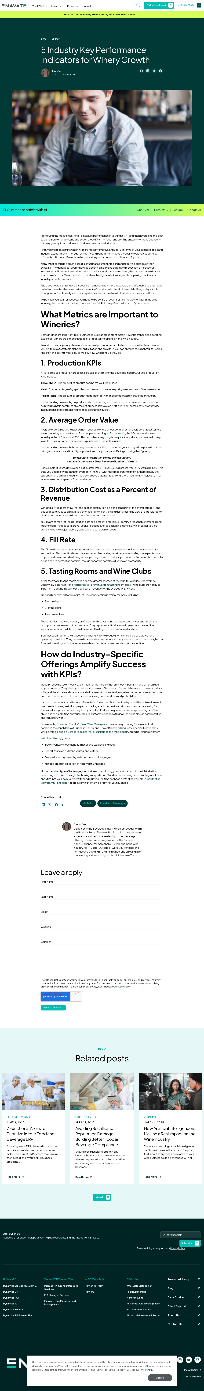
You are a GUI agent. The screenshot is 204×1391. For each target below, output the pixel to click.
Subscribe (187, 1243)
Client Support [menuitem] (177, 1306)
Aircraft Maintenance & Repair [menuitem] (143, 1315)
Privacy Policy (146, 1369)
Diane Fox (56, 71)
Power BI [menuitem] (90, 1291)
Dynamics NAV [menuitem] (11, 1297)
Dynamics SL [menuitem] (10, 1303)
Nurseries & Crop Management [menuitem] (143, 1303)
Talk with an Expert (156, 5)
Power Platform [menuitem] (94, 1285)
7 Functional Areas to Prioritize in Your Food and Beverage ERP (31, 1134)
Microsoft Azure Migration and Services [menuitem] (61, 1287)
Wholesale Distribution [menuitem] (139, 1285)
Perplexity (161, 210)
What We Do (38, 5)
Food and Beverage (112, 803)
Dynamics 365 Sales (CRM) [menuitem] (17, 1315)
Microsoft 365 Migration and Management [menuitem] (60, 1303)
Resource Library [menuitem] (178, 1279)
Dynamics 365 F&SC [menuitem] (14, 1309)
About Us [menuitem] (173, 1315)
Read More (13, 1176)
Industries (56, 5)
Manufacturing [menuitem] (135, 1297)
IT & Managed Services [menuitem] (56, 1295)
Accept (160, 1377)
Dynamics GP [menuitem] (10, 1291)
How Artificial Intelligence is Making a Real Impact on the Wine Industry (169, 1134)
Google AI (194, 210)
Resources (72, 5)
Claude (178, 210)
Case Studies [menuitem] (176, 1297)
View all (99, 1197)
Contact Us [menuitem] (175, 1324)
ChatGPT (143, 210)
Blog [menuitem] (171, 1288)
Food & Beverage (19, 1117)
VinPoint (57, 38)
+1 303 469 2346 (186, 5)
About (87, 5)
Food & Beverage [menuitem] (136, 1291)
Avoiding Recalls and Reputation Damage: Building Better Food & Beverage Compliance (96, 1136)
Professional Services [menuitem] (139, 1309)
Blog (43, 38)
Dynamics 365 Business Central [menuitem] (20, 1285)
